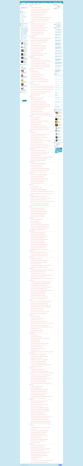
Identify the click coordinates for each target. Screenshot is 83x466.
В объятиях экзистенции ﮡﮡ (57, 92)
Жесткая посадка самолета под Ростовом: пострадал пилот (38, 298)
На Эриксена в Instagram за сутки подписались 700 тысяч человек (39, 244)
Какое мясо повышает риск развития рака (36, 7)
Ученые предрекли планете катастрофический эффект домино (39, 213)
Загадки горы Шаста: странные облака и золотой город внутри (39, 189)
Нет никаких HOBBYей (58, 79)
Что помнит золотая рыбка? (35, 221)
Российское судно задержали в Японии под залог (37, 402)
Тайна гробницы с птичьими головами (36, 122)
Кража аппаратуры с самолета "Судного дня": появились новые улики (40, 239)
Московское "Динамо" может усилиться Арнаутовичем (38, 348)
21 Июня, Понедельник (31, 148)
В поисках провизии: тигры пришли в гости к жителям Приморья (39, 252)
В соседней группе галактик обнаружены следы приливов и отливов (39, 462)
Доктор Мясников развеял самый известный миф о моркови (38, 432)
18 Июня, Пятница (31, 184)
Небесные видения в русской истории (36, 336)
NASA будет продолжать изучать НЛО (36, 328)
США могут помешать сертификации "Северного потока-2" (38, 361)
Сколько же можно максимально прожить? (37, 219)
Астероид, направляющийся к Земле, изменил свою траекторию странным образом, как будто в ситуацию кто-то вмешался (58, 47)
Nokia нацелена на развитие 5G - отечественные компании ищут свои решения (41, 38)
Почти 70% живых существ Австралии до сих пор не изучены (39, 414)
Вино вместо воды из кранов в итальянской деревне (38, 181)
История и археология (23, 30)
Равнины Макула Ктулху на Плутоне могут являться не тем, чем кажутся (40, 129)
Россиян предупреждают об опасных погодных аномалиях (58, 29)
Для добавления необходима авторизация (58, 22)
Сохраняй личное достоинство (35, 341)
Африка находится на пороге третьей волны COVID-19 (38, 369)
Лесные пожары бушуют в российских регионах (37, 183)
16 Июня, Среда (31, 206)
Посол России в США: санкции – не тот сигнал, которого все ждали (39, 137)
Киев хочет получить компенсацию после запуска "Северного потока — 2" (40, 226)
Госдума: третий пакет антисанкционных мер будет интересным (58, 34)
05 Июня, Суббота (31, 367)
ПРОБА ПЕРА (56, 104)
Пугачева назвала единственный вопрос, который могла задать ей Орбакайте (40, 283)
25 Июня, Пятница (31, 82)
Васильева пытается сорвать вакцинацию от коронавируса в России (39, 40)
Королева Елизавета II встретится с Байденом (37, 386)
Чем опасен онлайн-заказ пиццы (35, 442)
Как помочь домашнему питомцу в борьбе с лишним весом (38, 63)
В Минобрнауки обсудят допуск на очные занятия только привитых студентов (40, 104)
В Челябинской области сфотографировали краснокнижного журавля (39, 439)
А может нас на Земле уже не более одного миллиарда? (38, 237)
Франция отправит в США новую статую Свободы (37, 450)
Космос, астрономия (23, 31)
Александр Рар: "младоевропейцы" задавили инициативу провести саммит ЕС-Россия (41, 17)
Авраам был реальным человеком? (36, 124)
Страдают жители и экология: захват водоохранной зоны (38, 242)
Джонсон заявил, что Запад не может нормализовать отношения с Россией (58, 40)
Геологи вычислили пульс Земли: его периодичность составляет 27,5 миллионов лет (41, 61)
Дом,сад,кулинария (23, 28)
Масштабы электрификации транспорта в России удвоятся (38, 101)
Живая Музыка (57, 83)
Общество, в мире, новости (24, 34)
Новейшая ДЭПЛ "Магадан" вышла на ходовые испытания (38, 45)
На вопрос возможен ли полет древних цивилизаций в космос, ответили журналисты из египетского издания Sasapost (58, 63)
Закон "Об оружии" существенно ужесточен (37, 99)
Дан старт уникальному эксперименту (36, 117)
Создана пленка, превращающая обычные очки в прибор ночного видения (40, 203)
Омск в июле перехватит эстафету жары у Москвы (37, 25)
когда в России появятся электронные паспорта (37, 330)
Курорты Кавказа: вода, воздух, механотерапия (37, 55)
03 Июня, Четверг (31, 399)
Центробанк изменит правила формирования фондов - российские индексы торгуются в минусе (43, 278)
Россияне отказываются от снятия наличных (37, 109)
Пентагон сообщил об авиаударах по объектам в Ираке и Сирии (39, 53)
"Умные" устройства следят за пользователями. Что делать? (58, 32)
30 (57, 152)
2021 (32, 4)
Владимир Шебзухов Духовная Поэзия (57, 102)
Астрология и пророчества (24, 26)
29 (56, 152)
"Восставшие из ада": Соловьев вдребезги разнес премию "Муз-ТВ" (39, 303)
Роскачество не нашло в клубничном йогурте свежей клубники (39, 391)
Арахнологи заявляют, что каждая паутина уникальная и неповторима (40, 81)
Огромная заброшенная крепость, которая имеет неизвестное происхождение (40, 338)
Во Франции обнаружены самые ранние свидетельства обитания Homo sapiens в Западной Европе (58, 59)
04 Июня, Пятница (31, 384)
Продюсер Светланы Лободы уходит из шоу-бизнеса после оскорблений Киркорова (41, 306)
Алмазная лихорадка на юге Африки (36, 155)
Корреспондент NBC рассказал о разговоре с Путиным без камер (39, 211)
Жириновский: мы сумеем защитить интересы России (38, 229)
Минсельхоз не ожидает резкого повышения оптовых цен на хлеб (39, 30)
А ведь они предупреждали (35, 119)
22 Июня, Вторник (31, 130)
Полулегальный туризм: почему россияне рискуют (37, 308)
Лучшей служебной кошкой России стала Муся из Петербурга (39, 285)
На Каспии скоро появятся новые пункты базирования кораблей (39, 313)
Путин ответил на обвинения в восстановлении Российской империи (58, 53)
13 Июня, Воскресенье (31, 250)
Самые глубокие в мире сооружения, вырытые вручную (38, 234)
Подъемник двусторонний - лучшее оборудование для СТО (38, 354)
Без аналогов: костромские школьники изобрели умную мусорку (39, 288)
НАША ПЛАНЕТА (58, 143)
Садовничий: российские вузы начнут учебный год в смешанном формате (40, 19)
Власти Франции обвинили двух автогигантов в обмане (38, 295)
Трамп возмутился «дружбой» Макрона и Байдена (37, 176)
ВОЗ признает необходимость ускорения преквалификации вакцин (39, 356)
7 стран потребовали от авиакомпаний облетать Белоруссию (39, 381)
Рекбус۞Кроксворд (57, 85)
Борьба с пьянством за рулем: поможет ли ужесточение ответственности (40, 260)
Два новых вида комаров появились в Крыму (37, 258)
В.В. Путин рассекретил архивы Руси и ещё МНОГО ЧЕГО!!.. (58, 107)
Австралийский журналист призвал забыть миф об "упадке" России (39, 196)
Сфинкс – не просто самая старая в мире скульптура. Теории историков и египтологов (41, 193)
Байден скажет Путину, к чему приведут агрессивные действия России (40, 325)
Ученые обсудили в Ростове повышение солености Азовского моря (39, 147)
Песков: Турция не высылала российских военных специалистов (39, 376)
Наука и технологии (23, 32)
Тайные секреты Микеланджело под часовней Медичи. (38, 232)
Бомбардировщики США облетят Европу (36, 457)
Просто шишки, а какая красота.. (35, 84)
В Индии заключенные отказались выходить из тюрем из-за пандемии (40, 404)
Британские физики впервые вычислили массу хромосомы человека (39, 419)
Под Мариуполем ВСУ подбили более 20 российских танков (58, 50)
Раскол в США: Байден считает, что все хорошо (37, 50)
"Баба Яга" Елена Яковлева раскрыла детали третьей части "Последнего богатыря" (41, 383)
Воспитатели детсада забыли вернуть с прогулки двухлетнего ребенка (40, 249)
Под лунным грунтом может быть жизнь (36, 437)
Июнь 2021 (58, 147)
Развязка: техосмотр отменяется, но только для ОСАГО (38, 216)
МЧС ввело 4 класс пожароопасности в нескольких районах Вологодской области (41, 301)
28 (55, 152)
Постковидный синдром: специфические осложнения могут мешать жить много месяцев (42, 396)
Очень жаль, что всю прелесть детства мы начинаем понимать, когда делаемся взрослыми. (42, 460)
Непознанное (22, 33)
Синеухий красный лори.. (35, 71)
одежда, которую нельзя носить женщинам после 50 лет (38, 273)
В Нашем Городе (57, 81)
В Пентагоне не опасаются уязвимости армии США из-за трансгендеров (40, 409)
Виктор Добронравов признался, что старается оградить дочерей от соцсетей (40, 427)
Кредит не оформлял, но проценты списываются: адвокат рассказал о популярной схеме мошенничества (57, 71)
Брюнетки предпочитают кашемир (58, 87)
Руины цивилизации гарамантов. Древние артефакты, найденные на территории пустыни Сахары (43, 191)
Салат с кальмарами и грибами (35, 316)
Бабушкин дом (33, 132)
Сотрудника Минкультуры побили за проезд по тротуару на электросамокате (40, 106)
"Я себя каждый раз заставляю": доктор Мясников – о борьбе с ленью (39, 27)
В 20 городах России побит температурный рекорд (37, 74)
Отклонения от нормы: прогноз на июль (36, 43)
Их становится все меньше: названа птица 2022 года (58, 65)
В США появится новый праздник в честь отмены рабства (38, 160)
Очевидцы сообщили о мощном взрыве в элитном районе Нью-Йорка (40, 455)
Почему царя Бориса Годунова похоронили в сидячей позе (38, 163)
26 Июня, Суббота (31, 69)
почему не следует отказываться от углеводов (37, 68)
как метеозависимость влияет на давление (37, 366)
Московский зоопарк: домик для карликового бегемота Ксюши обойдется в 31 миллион (41, 114)
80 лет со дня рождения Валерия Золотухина (37, 142)
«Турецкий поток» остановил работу (36, 76)
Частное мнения (23, 38)
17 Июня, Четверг (31, 194)
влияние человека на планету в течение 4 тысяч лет (38, 447)
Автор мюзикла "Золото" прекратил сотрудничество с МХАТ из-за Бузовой (40, 224)
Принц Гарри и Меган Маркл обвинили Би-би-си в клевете (38, 293)
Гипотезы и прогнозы (23, 27)
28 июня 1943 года (34, 35)
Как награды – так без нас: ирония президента (37, 346)
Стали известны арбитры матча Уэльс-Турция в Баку (38, 208)
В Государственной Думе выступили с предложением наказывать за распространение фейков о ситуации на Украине (58, 44)
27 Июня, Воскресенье (31, 56)
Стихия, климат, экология (24, 36)
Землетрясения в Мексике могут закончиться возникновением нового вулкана (40, 66)
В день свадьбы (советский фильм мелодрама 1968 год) (38, 445)
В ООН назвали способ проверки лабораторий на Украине (58, 37)
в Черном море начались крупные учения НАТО (37, 32)
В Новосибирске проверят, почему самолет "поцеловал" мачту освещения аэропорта (41, 265)
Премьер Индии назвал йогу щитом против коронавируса (38, 93)
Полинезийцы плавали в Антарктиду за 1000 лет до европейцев (39, 321)
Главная (30, 4)
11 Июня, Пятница (31, 268)
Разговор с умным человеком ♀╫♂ (57, 97)
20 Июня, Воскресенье (31, 161)
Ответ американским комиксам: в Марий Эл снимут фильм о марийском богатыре (41, 378)
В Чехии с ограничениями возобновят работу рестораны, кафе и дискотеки (40, 452)
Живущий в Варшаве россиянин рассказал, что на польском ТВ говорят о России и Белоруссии (43, 201)
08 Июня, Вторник (31, 314)
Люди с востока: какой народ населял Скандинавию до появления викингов (40, 168)
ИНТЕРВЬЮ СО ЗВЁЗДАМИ (57, 95)
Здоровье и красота (23, 29)
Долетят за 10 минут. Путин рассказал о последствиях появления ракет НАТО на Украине (42, 290)
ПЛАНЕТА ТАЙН (58, 144)
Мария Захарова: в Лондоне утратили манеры (37, 111)
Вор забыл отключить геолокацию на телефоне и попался (38, 150)
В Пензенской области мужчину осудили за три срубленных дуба (39, 12)
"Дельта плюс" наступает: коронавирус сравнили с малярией (39, 48)
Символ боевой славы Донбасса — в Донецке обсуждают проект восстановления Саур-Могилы (43, 89)
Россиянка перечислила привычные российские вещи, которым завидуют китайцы (41, 91)
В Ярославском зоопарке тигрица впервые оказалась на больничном (39, 389)
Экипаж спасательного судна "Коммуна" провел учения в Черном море (40, 343)
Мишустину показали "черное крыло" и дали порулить (38, 394)
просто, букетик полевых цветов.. (36, 58)
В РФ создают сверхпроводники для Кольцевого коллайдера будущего (40, 205)
